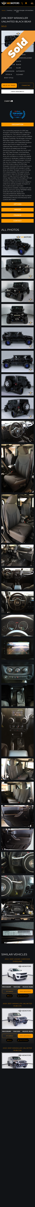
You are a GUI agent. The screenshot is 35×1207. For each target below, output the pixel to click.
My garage (9, 991)
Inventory (9, 10)
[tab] (17, 124)
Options (17, 204)
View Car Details (25, 991)
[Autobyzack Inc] (10, 3)
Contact (17, 221)
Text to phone (23, 995)
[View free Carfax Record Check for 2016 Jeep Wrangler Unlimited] (8, 101)
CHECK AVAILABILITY (17, 91)
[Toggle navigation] (32, 3)
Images (17, 210)
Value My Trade (9, 85)
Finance (17, 215)
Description (17, 124)
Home (3, 10)
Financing (26, 85)
